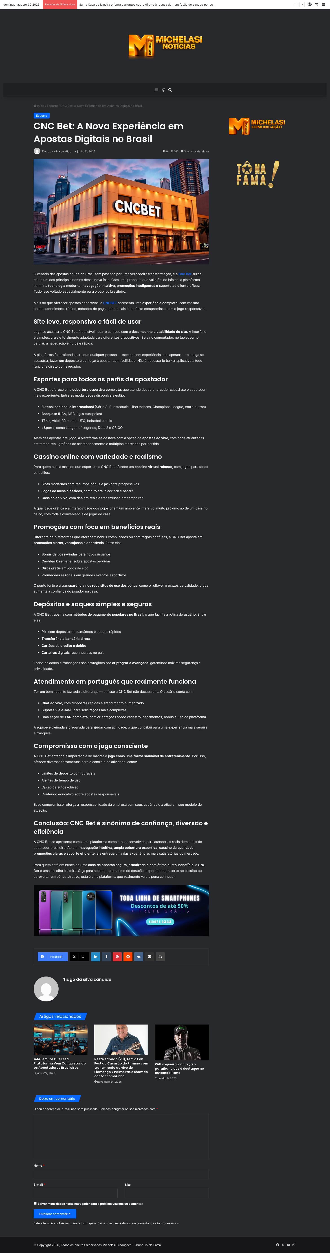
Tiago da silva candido (56, 151)
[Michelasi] (165, 46)
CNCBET (110, 303)
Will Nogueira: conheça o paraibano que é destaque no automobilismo (179, 1068)
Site (128, 1184)
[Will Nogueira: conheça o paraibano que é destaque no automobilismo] (182, 1042)
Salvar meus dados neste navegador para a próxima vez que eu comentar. (90, 1203)
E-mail (39, 1184)
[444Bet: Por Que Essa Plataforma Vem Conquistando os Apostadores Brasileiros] (61, 1040)
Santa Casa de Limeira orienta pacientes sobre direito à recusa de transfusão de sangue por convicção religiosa (157, 4)
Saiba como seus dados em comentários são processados (138, 1223)
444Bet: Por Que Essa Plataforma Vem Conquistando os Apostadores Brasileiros (60, 1063)
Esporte (52, 106)
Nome (39, 1165)
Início (40, 106)
